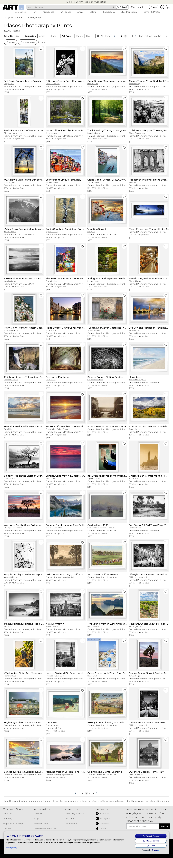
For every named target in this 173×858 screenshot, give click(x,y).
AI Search (123, 7)
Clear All (42, 42)
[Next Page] (135, 36)
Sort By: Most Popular (150, 36)
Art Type (66, 36)
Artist (42, 36)
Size (17, 36)
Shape (53, 36)
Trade (154, 7)
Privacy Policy (11, 847)
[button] (86, 2)
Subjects (8, 17)
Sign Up (164, 826)
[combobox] (69, 7)
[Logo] (13, 7)
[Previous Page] (114, 36)
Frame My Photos (151, 12)
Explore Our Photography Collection (86, 2)
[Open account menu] (145, 7)
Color (88, 36)
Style (78, 36)
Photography (34, 17)
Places (20, 17)
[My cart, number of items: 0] (168, 7)
